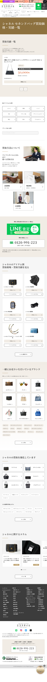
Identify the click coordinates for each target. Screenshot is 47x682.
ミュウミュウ (39, 431)
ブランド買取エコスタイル (7, 14)
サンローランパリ (38, 425)
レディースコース (30, 596)
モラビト (27, 428)
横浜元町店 (15, 604)
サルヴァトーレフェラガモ (9, 431)
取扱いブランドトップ (31, 599)
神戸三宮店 (15, 610)
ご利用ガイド (5, 608)
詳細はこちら (23, 81)
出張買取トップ (29, 589)
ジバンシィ (31, 431)
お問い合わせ (39, 610)
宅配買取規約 (40, 604)
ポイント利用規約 (41, 608)
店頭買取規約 (40, 599)
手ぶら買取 (5, 600)
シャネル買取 (15, 14)
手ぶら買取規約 (41, 606)
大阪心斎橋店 (15, 608)
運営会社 (4, 614)
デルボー (19, 428)
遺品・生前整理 (6, 602)
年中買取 (4, 598)
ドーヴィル (6, 494)
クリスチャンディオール (16, 425)
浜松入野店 (15, 606)
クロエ (12, 428)
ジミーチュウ (6, 435)
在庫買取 (4, 604)
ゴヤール (6, 428)
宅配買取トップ (41, 589)
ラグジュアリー (25, 494)
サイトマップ (5, 616)
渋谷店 (14, 598)
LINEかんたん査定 (40, 596)
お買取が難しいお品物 (31, 606)
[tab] (21, 569)
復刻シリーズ (15, 494)
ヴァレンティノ (22, 431)
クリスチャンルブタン (37, 428)
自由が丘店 (15, 602)
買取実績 (28, 604)
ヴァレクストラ (28, 425)
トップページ (4, 588)
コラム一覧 (23, 576)
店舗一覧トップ (16, 589)
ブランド (21, 65)
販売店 (4, 610)
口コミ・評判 (5, 596)
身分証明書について (6, 251)
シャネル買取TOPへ (23, 354)
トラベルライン (35, 494)
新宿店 (14, 596)
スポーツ (6, 497)
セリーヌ (6, 425)
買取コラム (5, 606)
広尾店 (14, 600)
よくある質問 (5, 612)
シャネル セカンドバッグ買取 (24, 14)
